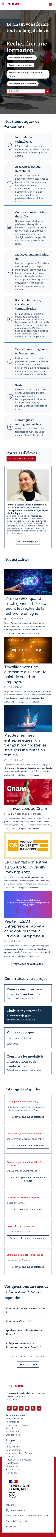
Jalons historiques (15, 1418)
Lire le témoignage (28, 541)
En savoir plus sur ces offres (28, 1209)
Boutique (10, 1456)
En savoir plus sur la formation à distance (28, 1179)
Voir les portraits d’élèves (21, 458)
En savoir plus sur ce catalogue (28, 1117)
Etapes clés (12, 1043)
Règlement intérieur (15, 1510)
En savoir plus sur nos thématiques (28, 1238)
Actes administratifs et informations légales (27, 1515)
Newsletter (11, 1526)
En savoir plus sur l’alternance (28, 1145)
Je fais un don (12, 1431)
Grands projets (13, 1435)
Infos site (10, 1505)
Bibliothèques (12, 1463)
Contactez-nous (28, 1364)
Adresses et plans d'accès (19, 1453)
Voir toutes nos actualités (28, 963)
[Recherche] (47, 91)
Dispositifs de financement (20, 998)
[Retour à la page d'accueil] (10, 4)
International (12, 1466)
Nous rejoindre (13, 1446)
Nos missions (12, 1422)
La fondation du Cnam (17, 1425)
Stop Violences (13, 1469)
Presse (9, 1443)
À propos (10, 1440)
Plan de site (11, 1472)
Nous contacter (13, 1450)
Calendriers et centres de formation (24, 1070)
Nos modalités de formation (21, 1019)
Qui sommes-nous (15, 1415)
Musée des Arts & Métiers (18, 1459)
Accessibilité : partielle (16, 1521)
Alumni (9, 1428)
